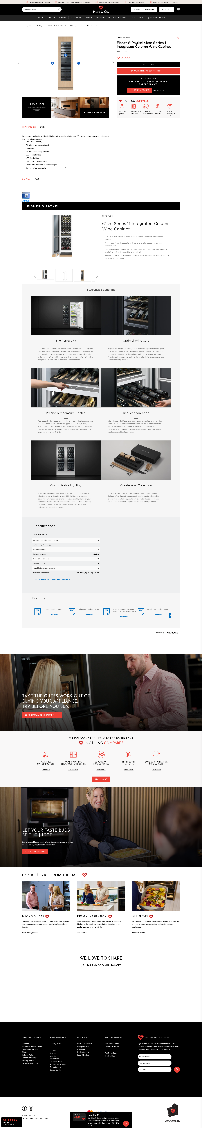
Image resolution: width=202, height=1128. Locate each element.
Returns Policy (28, 1055)
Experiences (128, 769)
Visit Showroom (157, 18)
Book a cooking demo (35, 852)
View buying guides (30, 932)
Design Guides (83, 1052)
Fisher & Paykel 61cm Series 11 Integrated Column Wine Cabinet (73, 26)
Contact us (163, 90)
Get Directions (111, 1053)
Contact (166, 10)
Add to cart (148, 64)
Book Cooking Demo (144, 10)
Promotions (77, 18)
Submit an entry (123, 2)
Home (24, 26)
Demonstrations (103, 18)
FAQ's (24, 1052)
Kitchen (51, 18)
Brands (89, 18)
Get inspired (82, 932)
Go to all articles (138, 932)
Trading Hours (110, 1056)
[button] (18, 63)
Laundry (62, 18)
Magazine (81, 1049)
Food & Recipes (83, 1055)
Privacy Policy (28, 1060)
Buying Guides (55, 1070)
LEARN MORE (101, 779)
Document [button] (54, 614)
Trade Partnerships (29, 1058)
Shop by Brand (55, 1043)
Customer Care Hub (30, 1049)
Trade (133, 18)
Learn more (100, 769)
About (142, 18)
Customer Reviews (8, 1124)
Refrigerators (42, 26)
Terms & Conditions (30, 1063)
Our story (46, 769)
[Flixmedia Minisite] (101, 197)
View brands (73, 769)
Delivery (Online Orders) (32, 1046)
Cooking (41, 18)
